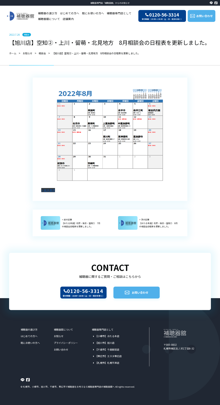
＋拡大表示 (48, 190)
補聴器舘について (49, 19)
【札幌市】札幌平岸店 (107, 362)
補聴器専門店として (119, 13)
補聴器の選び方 (47, 13)
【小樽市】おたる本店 (107, 336)
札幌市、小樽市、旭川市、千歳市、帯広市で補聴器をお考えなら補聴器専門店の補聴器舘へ (69, 386)
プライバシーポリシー (66, 343)
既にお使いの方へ (93, 13)
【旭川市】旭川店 (104, 343)
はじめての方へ (69, 13)
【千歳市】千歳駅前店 (107, 349)
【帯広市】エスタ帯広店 (108, 356)
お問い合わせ (140, 292)
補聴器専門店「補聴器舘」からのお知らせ (110, 2)
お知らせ (58, 336)
